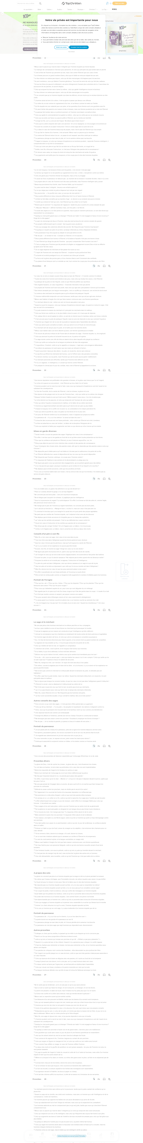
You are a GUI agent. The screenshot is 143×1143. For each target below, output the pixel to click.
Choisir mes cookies (61, 47)
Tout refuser (71, 51)
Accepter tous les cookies (79, 47)
